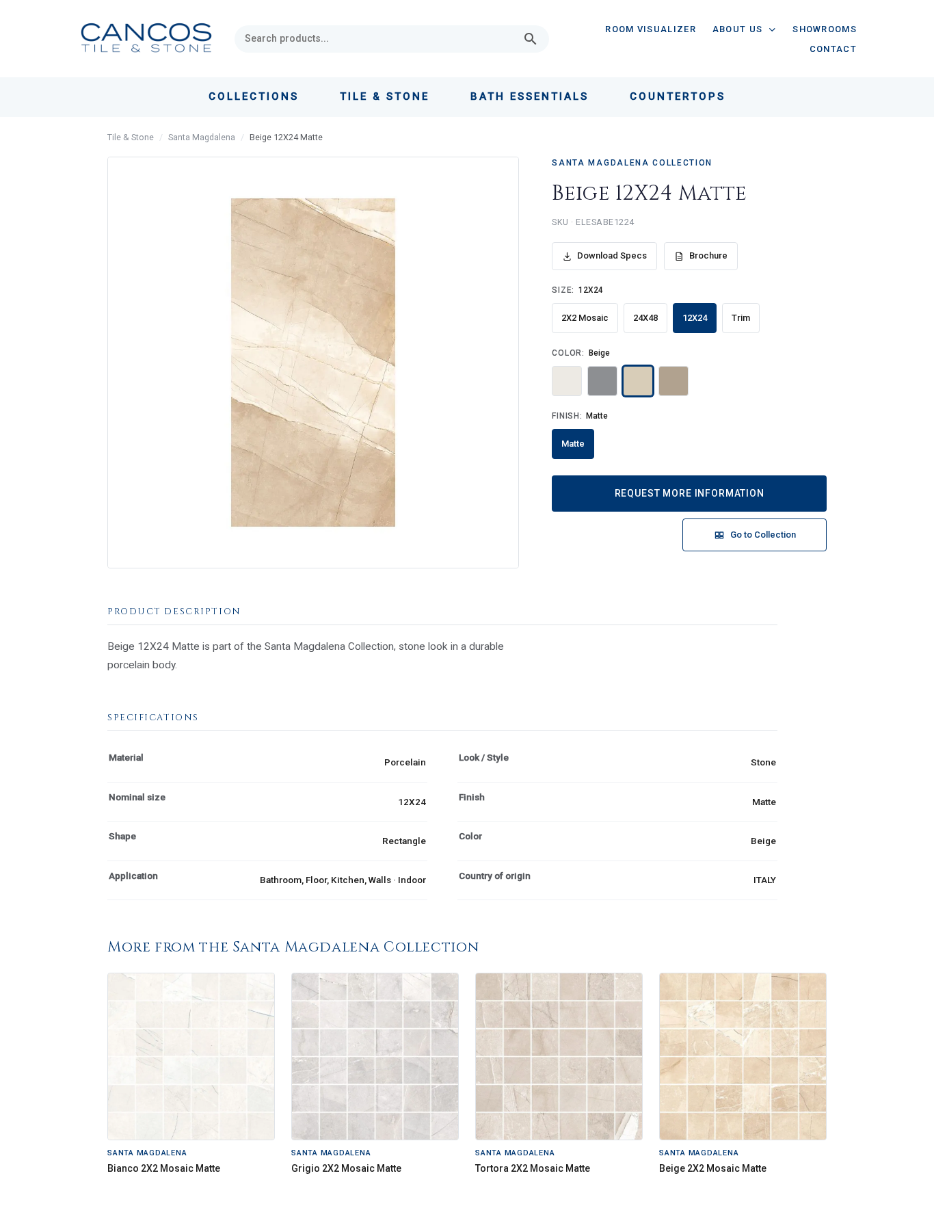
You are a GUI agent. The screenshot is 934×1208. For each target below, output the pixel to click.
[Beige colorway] (638, 381)
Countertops (677, 96)
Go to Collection (763, 534)
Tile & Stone (130, 137)
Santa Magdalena (201, 137)
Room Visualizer (650, 29)
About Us (737, 29)
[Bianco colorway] (567, 381)
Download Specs (612, 255)
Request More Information (689, 493)
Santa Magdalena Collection (632, 163)
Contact (833, 49)
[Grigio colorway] (602, 381)
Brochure (708, 255)
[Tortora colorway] (673, 381)
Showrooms (824, 29)
